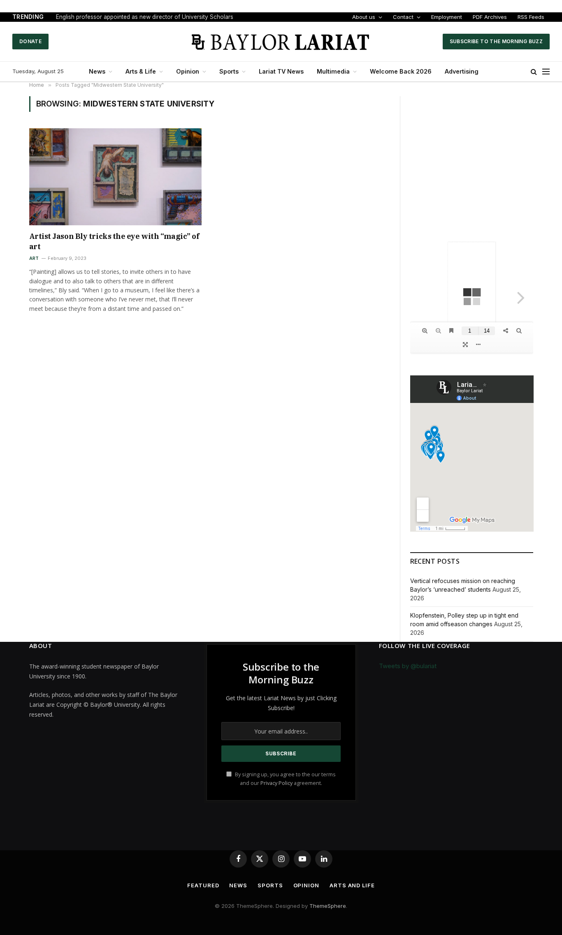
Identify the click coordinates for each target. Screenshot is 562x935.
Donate (30, 41)
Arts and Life (352, 885)
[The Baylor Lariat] (281, 41)
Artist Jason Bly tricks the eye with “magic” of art (114, 241)
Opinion (187, 71)
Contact (403, 17)
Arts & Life (140, 71)
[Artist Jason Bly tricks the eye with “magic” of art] (115, 176)
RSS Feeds (531, 17)
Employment (446, 17)
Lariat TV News (281, 71)
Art (34, 258)
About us (363, 17)
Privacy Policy (276, 783)
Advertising (461, 71)
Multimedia (333, 71)
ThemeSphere (327, 906)
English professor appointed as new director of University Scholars (144, 17)
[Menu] (546, 71)
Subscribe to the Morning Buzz (496, 41)
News (97, 71)
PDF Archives (490, 17)
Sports (229, 71)
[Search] (534, 71)
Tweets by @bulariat (408, 666)
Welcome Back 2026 (401, 71)
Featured (203, 885)
